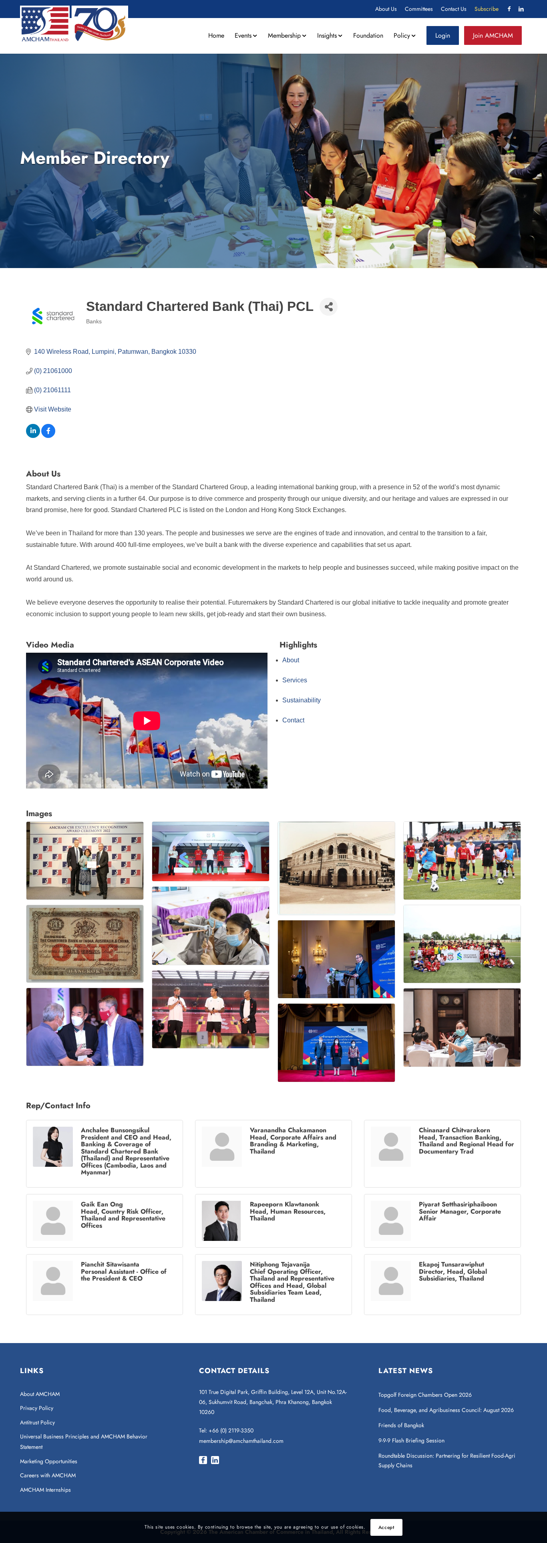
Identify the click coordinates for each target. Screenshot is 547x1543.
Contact (293, 720)
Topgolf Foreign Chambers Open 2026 (425, 1395)
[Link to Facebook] (509, 9)
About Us (386, 9)
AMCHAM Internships (45, 1490)
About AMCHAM (40, 1394)
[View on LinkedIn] (33, 435)
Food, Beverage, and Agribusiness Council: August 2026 (446, 1410)
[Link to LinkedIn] (521, 9)
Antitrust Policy (37, 1422)
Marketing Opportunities (48, 1461)
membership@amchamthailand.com (241, 1441)
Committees (419, 9)
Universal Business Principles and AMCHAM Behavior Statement (83, 1441)
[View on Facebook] (48, 435)
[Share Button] (329, 307)
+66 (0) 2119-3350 (231, 1430)
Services (294, 680)
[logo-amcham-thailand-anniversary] (74, 24)
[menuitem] (386, 9)
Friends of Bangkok (401, 1425)
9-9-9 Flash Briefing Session (411, 1440)
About (290, 660)
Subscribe (487, 9)
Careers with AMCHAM (48, 1475)
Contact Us (454, 9)
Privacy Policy (36, 1408)
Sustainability (301, 700)
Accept (386, 1527)
